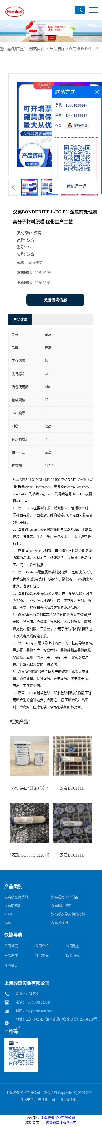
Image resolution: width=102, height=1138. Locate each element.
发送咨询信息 (55, 300)
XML (90, 1093)
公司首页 (11, 946)
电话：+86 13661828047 (33, 1002)
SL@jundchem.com (39, 1011)
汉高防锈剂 (12, 906)
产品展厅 (57, 49)
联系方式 (73, 956)
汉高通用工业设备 (64, 897)
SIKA (8, 914)
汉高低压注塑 (61, 906)
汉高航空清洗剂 (16, 897)
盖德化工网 (46, 1100)
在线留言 (11, 966)
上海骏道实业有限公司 (23, 1093)
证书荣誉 (42, 956)
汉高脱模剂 (59, 923)
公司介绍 (42, 946)
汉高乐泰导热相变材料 (68, 914)
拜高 (7, 923)
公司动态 (73, 946)
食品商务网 (68, 1100)
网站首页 (37, 49)
